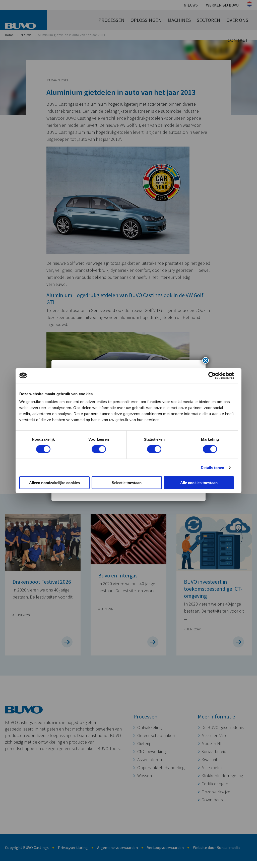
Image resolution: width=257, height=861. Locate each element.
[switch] (99, 449)
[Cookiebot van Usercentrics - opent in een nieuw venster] (212, 375)
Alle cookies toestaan (199, 483)
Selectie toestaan (127, 483)
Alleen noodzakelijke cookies (54, 483)
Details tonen (212, 467)
